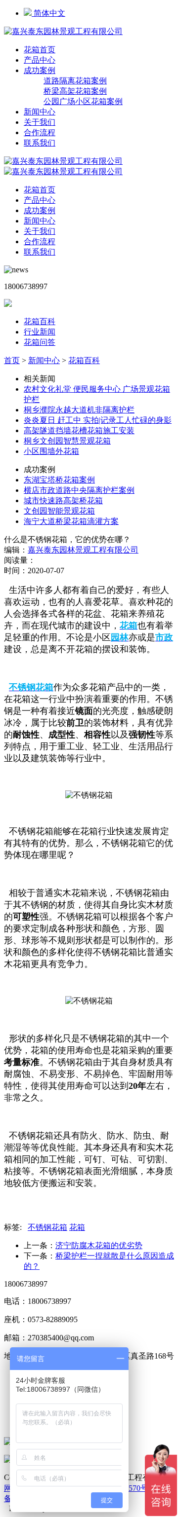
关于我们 (39, 122)
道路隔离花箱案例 (75, 80)
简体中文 (48, 13)
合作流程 (39, 132)
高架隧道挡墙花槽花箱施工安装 (79, 430)
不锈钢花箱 (47, 1227)
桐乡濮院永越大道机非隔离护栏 (79, 410)
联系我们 (39, 143)
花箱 (77, 1227)
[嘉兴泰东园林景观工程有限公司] (63, 31)
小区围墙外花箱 (51, 451)
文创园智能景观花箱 (59, 511)
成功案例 (39, 70)
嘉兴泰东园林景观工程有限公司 (83, 550)
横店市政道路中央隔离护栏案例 (79, 490)
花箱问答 (39, 342)
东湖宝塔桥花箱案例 (59, 480)
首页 (12, 360)
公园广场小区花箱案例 (83, 101)
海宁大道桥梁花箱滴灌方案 (71, 521)
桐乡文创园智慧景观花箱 (67, 441)
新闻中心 (39, 112)
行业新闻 (39, 332)
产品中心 (39, 60)
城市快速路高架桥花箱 (63, 500)
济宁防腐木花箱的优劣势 (98, 1245)
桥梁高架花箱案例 (75, 91)
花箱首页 (39, 49)
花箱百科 (39, 321)
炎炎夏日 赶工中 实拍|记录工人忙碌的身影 (98, 420)
